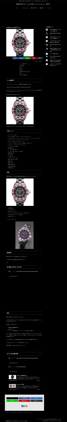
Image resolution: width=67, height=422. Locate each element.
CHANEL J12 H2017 (21, 176)
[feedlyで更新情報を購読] (24, 406)
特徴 (20, 68)
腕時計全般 (54, 419)
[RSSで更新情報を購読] (26, 406)
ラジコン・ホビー (43, 419)
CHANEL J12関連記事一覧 (13, 327)
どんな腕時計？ (22, 65)
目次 (23, 63)
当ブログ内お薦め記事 (23, 74)
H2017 (7, 94)
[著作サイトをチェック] (22, 406)
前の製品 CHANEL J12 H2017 (25, 71)
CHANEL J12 (15, 330)
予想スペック (22, 66)
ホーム (39, 419)
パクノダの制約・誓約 (54, 53)
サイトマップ (10, 329)
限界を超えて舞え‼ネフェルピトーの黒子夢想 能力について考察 (55, 50)
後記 (20, 73)
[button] (40, 58)
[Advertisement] (33, 16)
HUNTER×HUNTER (49, 419)
